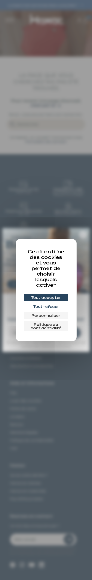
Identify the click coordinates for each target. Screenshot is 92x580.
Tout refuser (46, 306)
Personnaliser (45, 315)
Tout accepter (46, 297)
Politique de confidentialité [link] (46, 326)
